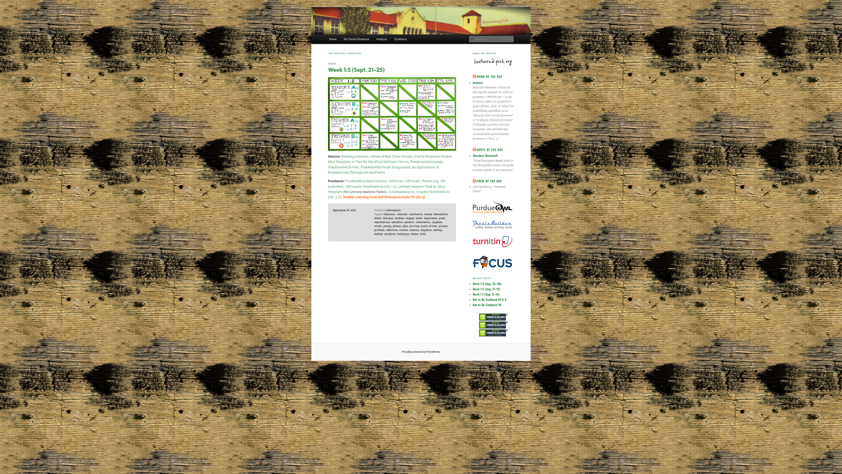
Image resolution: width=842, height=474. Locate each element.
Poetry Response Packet (433, 156)
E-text (343, 167)
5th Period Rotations (356, 39)
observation (423, 222)
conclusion (415, 214)
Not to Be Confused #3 (487, 304)
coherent (402, 214)
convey (428, 214)
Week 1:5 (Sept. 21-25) (356, 69)
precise (443, 226)
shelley (378, 234)
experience (430, 218)
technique (403, 234)
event (419, 218)
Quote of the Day (489, 149)
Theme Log (430, 181)
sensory (414, 230)
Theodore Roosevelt (485, 155)
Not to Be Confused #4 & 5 (489, 299)
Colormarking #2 (402, 192)
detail (377, 218)
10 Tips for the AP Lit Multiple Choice (380, 162)
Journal (426, 162)
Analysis (381, 39)
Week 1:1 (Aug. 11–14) (486, 294)
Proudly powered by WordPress (421, 352)
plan (405, 226)
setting (437, 230)
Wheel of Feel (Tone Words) (392, 156)
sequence (426, 230)
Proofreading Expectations (366, 181)
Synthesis (400, 39)
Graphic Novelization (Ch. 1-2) (371, 187)
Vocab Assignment (385, 167)
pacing (387, 226)
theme (414, 234)
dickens (399, 218)
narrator (409, 222)
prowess (478, 82)
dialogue (388, 218)
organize (437, 222)
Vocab (412, 181)
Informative (393, 210)
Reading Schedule (355, 156)
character (389, 214)
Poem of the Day (489, 181)
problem (379, 230)
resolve (403, 230)
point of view (429, 226)
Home (333, 39)
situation (390, 234)
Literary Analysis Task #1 (417, 187)
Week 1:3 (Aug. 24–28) (487, 283)
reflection (392, 230)
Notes (396, 181)
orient (378, 226)
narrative (397, 222)
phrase (397, 226)
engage (410, 218)
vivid (423, 234)
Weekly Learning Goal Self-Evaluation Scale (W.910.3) (384, 197)
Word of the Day (489, 76)
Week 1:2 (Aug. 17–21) (486, 289)
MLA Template (339, 162)
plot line (414, 226)
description (441, 214)
